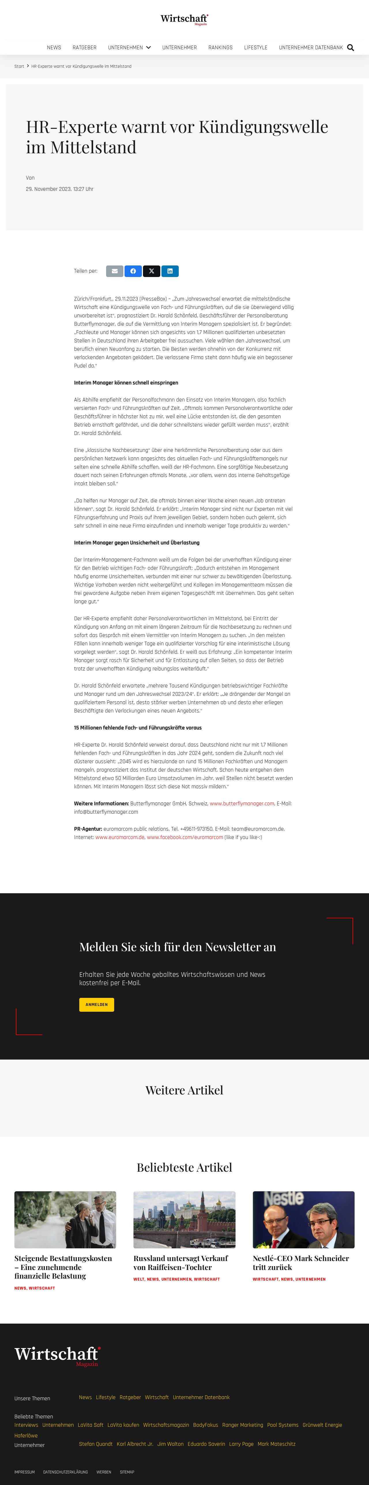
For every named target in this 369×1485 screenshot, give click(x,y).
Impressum (24, 1472)
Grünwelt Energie (322, 1425)
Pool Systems (283, 1425)
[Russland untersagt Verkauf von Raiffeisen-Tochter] (184, 1246)
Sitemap (127, 1472)
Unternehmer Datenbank (201, 1397)
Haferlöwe (26, 1435)
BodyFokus (205, 1425)
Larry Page (241, 1444)
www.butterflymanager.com (242, 803)
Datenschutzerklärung (65, 1472)
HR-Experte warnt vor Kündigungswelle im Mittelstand (81, 66)
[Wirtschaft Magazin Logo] (185, 20)
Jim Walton (170, 1444)
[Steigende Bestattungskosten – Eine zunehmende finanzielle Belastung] (65, 1246)
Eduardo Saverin (206, 1444)
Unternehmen (58, 1425)
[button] (350, 47)
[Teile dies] (133, 271)
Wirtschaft (157, 1397)
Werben (104, 1472)
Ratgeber (130, 1397)
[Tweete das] (151, 271)
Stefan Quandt (96, 1444)
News (85, 1397)
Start (19, 66)
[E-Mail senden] (114, 271)
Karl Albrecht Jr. (135, 1444)
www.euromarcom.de (119, 837)
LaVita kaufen (123, 1425)
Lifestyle (106, 1397)
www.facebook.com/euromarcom (185, 837)
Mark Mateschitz (276, 1444)
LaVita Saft (90, 1425)
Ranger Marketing (242, 1425)
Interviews (26, 1425)
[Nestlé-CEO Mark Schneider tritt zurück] (304, 1246)
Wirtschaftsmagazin (166, 1425)
